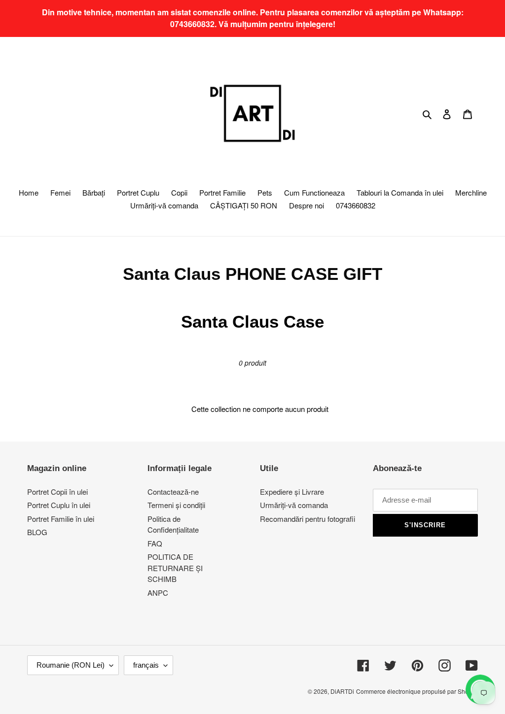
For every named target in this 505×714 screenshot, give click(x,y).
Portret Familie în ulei (60, 518)
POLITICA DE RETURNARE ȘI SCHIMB (175, 567)
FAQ (154, 543)
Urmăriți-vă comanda (294, 505)
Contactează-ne (173, 491)
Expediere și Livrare (292, 491)
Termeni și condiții (176, 505)
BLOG (37, 532)
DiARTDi (342, 691)
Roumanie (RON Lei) (70, 665)
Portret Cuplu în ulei (58, 505)
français (146, 665)
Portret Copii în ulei (57, 491)
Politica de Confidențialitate (173, 524)
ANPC (157, 592)
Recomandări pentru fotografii (307, 518)
